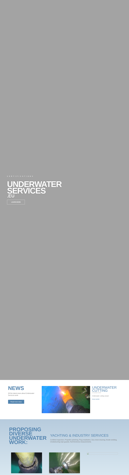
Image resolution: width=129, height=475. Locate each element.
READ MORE (95, 399)
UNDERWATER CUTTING (104, 388)
